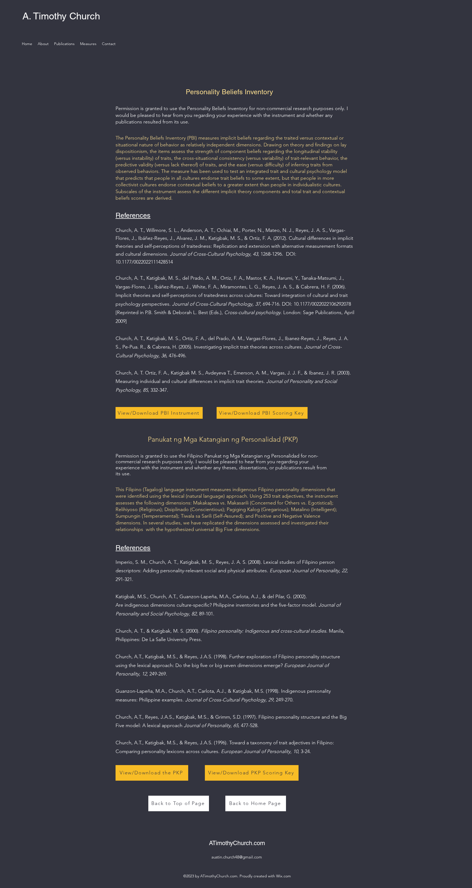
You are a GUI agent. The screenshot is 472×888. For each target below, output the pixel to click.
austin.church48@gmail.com (236, 857)
